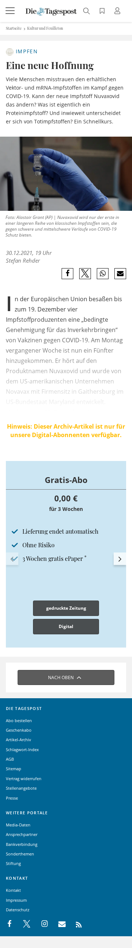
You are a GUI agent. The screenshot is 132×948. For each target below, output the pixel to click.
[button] (12, 559)
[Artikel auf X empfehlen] (85, 273)
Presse (12, 798)
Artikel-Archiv (18, 739)
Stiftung (13, 863)
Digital (66, 626)
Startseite (14, 28)
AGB (10, 759)
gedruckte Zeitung (66, 608)
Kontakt (13, 890)
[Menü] (11, 11)
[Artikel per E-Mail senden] (120, 274)
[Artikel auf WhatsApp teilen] (103, 274)
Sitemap (13, 768)
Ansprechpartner (21, 834)
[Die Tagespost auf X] (23, 924)
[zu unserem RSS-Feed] (75, 924)
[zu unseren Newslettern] (58, 924)
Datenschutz (17, 909)
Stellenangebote (21, 788)
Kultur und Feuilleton (45, 28)
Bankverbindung (21, 844)
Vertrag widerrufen (23, 778)
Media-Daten (18, 825)
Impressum (16, 900)
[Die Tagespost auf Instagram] (41, 924)
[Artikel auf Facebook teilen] (68, 274)
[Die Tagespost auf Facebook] (10, 924)
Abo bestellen (19, 720)
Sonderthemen (20, 854)
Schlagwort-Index (22, 749)
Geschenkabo (19, 730)
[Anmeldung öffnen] (118, 11)
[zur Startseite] (51, 11)
